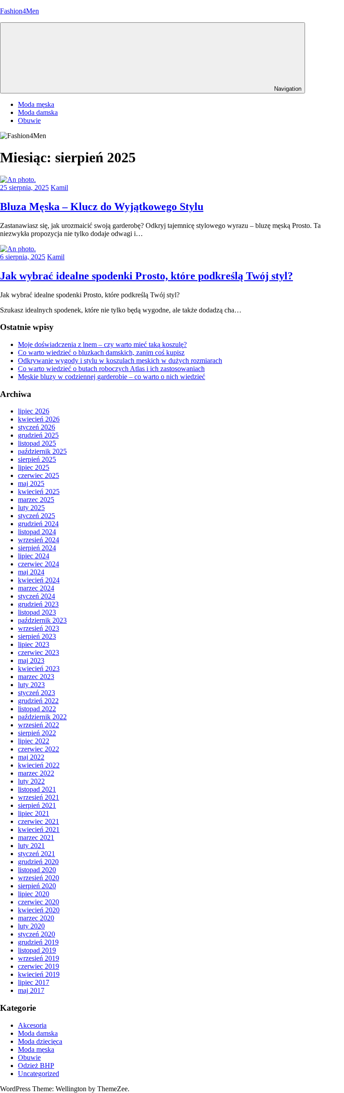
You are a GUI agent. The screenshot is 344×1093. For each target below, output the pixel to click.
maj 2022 (31, 757)
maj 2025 (31, 483)
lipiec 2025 (33, 467)
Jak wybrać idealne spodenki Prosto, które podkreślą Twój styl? (146, 276)
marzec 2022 (36, 773)
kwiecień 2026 (39, 419)
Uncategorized (38, 1073)
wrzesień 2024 (38, 540)
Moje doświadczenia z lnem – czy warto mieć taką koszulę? (102, 344)
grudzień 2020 (38, 861)
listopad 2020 (37, 870)
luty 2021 (31, 845)
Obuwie (29, 120)
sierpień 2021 (37, 805)
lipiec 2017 (33, 982)
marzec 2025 (36, 499)
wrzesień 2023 (38, 628)
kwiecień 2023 (39, 668)
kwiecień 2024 (39, 580)
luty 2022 (31, 781)
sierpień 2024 (37, 548)
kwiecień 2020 (39, 910)
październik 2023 (42, 620)
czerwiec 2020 (38, 902)
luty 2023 (31, 684)
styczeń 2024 (36, 596)
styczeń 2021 (36, 853)
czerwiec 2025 (38, 475)
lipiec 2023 (33, 644)
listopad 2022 (37, 709)
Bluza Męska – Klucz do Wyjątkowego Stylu (101, 206)
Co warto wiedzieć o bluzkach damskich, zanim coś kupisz (101, 352)
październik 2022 (42, 717)
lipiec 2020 (33, 894)
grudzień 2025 (38, 435)
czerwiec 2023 (38, 652)
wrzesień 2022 (38, 725)
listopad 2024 (37, 532)
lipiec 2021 (33, 813)
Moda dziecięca (40, 1041)
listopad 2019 (37, 950)
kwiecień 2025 (39, 491)
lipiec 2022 (33, 741)
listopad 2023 (37, 612)
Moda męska (36, 104)
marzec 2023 (36, 676)
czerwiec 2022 (38, 749)
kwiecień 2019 (39, 974)
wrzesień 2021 (38, 797)
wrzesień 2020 (38, 878)
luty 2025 (31, 507)
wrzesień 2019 (38, 958)
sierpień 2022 (37, 733)
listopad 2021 (37, 789)
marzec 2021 (36, 837)
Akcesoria (32, 1025)
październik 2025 (42, 451)
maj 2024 (31, 572)
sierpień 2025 (37, 459)
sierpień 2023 (37, 636)
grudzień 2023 (38, 604)
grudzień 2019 (38, 942)
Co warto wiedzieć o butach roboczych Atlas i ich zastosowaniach (111, 368)
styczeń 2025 (36, 515)
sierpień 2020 (37, 886)
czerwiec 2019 (38, 966)
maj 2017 (31, 990)
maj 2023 (31, 660)
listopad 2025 (37, 443)
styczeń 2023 (36, 692)
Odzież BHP (36, 1065)
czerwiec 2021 (38, 821)
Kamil (59, 187)
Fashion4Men (19, 11)
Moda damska (38, 112)
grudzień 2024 (38, 524)
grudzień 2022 (38, 701)
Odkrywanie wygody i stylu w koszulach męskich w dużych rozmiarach (120, 360)
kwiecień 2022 (39, 765)
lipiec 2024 (33, 556)
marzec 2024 (36, 588)
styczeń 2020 (36, 934)
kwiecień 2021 (39, 829)
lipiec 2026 (33, 411)
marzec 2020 (36, 918)
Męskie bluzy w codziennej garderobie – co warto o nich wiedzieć (111, 376)
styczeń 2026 (36, 427)
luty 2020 (31, 926)
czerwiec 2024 (38, 564)
